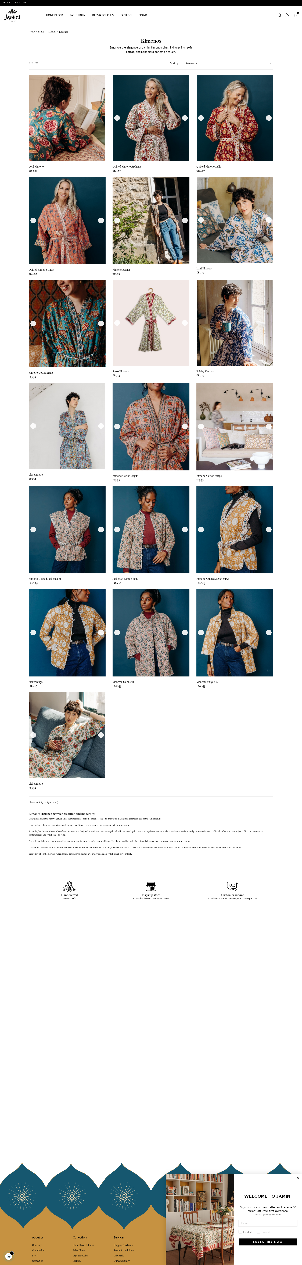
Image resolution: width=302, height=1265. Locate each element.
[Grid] (31, 63)
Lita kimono (36, 474)
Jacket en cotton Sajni (125, 579)
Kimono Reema (121, 270)
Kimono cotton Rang (41, 372)
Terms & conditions (124, 1250)
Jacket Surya (36, 682)
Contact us (37, 1261)
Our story (37, 1245)
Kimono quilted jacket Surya (212, 579)
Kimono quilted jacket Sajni (45, 579)
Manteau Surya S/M (207, 682)
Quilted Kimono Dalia (208, 166)
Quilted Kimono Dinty (41, 270)
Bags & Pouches (80, 1255)
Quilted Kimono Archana (127, 166)
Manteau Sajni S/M (123, 682)
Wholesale (119, 1255)
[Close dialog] (298, 1178)
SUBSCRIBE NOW (268, 1242)
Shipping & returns (123, 1245)
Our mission (38, 1250)
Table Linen (79, 1250)
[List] (36, 63)
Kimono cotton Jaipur (125, 476)
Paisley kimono (205, 371)
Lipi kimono (36, 783)
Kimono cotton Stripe (209, 476)
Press (35, 1255)
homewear (50, 853)
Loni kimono (203, 268)
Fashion (77, 1261)
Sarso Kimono (120, 371)
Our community (122, 1261)
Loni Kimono (36, 166)
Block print (131, 831)
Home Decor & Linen (83, 1245)
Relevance (229, 63)
